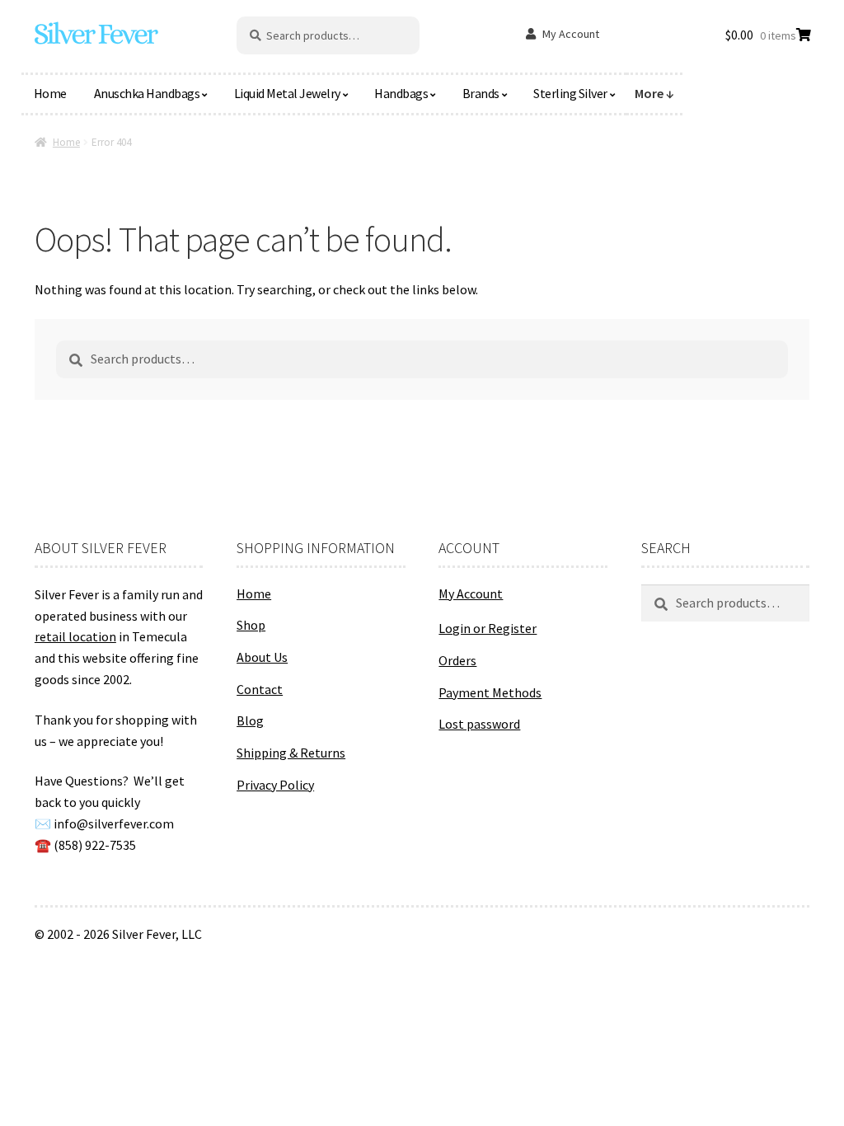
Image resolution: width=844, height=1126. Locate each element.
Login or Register (487, 628)
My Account (570, 33)
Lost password (479, 723)
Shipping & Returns (291, 752)
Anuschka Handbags (147, 93)
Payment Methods (490, 692)
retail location (75, 636)
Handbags (401, 93)
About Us (262, 657)
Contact (260, 689)
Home (50, 93)
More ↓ (654, 93)
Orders (457, 660)
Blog (250, 720)
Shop (251, 625)
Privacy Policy (275, 784)
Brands (480, 93)
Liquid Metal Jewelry (287, 93)
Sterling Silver (570, 93)
